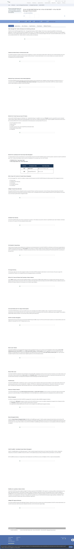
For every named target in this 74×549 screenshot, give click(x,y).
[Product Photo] (15, 10)
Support (59, 2)
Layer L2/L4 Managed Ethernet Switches (22, 5)
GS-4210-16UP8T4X (41, 5)
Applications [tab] (17, 26)
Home (9, 5)
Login (62, 1)
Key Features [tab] (24, 26)
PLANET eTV (18, 537)
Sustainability (47, 2)
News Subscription (11, 541)
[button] (24, 16)
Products (29, 2)
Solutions (34, 2)
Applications (40, 2)
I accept (70, 546)
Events (17, 539)
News (17, 538)
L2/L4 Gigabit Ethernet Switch (33, 5)
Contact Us (59, 1)
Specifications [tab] (32, 26)
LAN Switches (13, 5)
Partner (63, 2)
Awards (9, 538)
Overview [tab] (11, 26)
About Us (54, 2)
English (65, 1)
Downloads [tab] (39, 26)
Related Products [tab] (47, 26)
